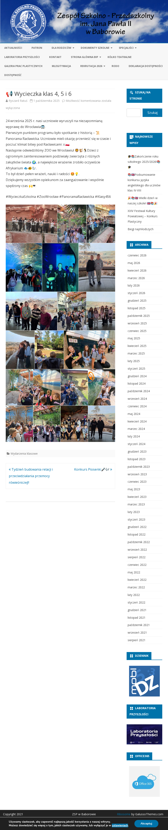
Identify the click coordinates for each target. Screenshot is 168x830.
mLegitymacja (61, 66)
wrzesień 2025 (137, 323)
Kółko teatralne (120, 57)
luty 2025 (134, 361)
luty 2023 (134, 512)
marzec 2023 (136, 504)
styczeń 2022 (136, 602)
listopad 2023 (136, 459)
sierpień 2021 (136, 640)
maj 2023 (134, 489)
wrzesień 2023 (137, 474)
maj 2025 (134, 338)
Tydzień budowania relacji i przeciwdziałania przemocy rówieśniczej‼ (31, 476)
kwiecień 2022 (137, 580)
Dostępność (13, 75)
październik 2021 (139, 625)
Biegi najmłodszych (140, 229)
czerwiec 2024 (137, 406)
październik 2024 (139, 391)
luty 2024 (134, 436)
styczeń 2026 (136, 293)
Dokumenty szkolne (95, 48)
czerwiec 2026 (137, 255)
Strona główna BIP (84, 57)
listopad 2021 (136, 617)
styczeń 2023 (136, 519)
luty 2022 (134, 595)
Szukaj (153, 112)
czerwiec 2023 (137, 482)
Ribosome (124, 814)
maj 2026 (134, 263)
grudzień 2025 (137, 300)
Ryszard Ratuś (18, 101)
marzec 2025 (136, 353)
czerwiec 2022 (137, 565)
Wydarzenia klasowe (24, 453)
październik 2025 (139, 316)
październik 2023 (139, 467)
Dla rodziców (61, 48)
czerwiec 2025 (137, 331)
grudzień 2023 (137, 451)
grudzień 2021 (137, 610)
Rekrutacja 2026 (91, 66)
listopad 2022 (136, 534)
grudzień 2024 (137, 376)
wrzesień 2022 (137, 549)
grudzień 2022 (137, 527)
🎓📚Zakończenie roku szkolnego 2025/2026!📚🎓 (144, 161)
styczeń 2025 (136, 368)
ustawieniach (120, 825)
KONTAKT (55, 57)
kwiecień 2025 (137, 346)
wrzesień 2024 (137, 399)
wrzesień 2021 (137, 632)
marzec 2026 (136, 278)
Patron (37, 48)
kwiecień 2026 (137, 270)
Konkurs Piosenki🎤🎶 (92, 469)
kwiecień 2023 (137, 497)
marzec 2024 (136, 429)
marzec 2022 (136, 587)
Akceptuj (146, 823)
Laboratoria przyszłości (22, 57)
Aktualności (13, 48)
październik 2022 (139, 542)
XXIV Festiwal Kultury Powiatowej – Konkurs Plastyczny (143, 216)
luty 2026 (134, 285)
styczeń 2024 (136, 444)
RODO (115, 66)
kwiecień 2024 (137, 421)
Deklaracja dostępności (146, 66)
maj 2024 (134, 414)
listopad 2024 (136, 383)
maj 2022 (134, 572)
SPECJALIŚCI (126, 48)
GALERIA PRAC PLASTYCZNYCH (23, 66)
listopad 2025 (136, 308)
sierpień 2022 (136, 557)
